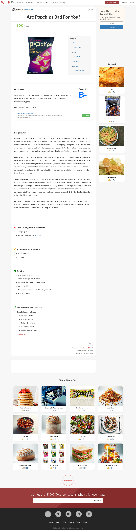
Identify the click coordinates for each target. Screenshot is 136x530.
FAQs (74, 52)
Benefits (75, 66)
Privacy (78, 522)
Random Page (113, 2)
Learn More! (22, 334)
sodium (38, 235)
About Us (20, 2)
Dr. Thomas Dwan (28, 9)
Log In (132, 2)
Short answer (77, 43)
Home (51, 522)
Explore (40, 2)
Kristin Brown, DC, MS (86, 348)
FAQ (65, 522)
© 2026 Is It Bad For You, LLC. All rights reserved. (68, 528)
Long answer (77, 47)
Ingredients (76, 61)
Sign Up (124, 2)
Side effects (77, 57)
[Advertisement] (50, 366)
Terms (85, 522)
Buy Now (86, 115)
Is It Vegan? (30, 2)
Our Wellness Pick (78, 70)
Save (91, 9)
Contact (71, 522)
